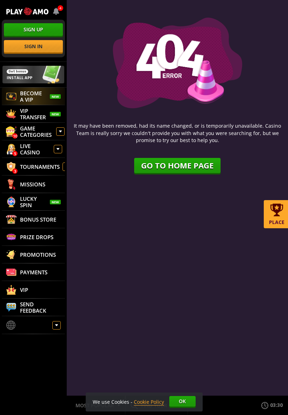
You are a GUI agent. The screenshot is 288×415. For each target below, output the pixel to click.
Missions (32, 184)
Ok (182, 401)
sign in (33, 46)
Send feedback (33, 307)
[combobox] (56, 11)
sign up (33, 29)
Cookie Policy (149, 401)
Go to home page (177, 165)
